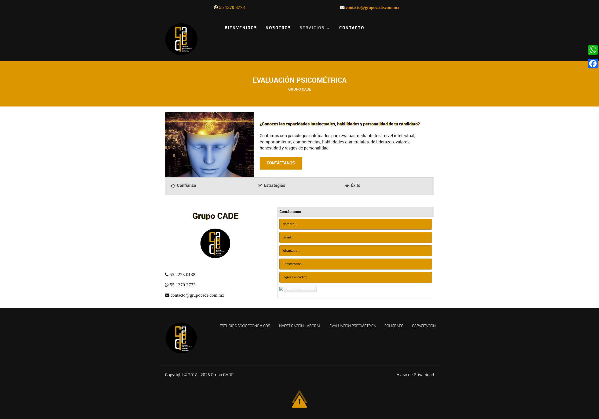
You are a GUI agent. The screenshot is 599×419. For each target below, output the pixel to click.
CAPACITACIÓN (424, 326)
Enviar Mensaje (300, 288)
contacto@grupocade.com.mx (372, 7)
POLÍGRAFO (394, 326)
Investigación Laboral (299, 326)
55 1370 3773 (232, 7)
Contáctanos (281, 163)
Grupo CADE (222, 374)
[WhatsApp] (589, 50)
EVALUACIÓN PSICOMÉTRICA (352, 326)
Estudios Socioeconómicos (245, 326)
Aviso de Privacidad (415, 374)
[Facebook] (589, 63)
